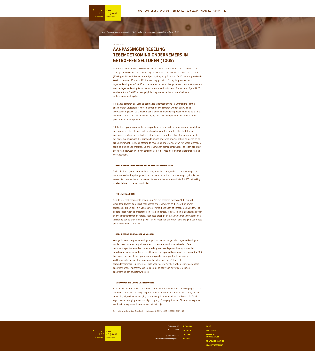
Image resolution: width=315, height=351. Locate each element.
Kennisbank (192, 10)
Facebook (187, 330)
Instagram (187, 326)
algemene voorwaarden (212, 335)
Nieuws (110, 32)
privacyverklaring (215, 341)
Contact (217, 10)
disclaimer (211, 330)
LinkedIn (186, 334)
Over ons (164, 10)
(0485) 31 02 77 (172, 336)
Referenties (178, 10)
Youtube (186, 339)
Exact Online (151, 10)
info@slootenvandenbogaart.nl (167, 339)
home (208, 326)
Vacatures (205, 10)
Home (139, 10)
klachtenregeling (214, 345)
